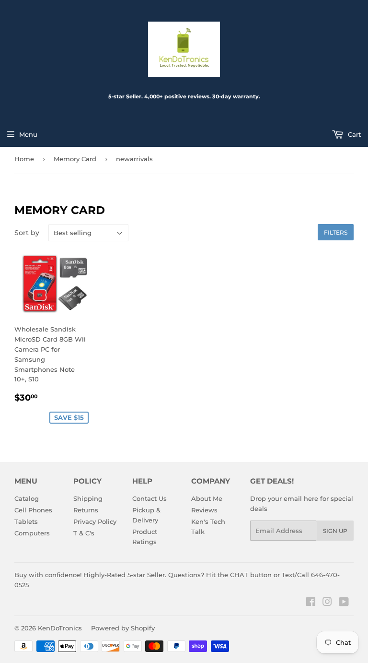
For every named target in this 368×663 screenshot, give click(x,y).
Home (24, 159)
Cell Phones (33, 510)
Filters (335, 232)
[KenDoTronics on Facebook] (311, 603)
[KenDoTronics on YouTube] (344, 603)
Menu (28, 134)
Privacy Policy (94, 521)
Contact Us (149, 498)
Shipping (88, 498)
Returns (85, 510)
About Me (206, 498)
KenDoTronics (60, 628)
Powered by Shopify (123, 628)
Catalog (26, 498)
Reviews (204, 510)
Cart (353, 134)
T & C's (83, 533)
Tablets (26, 521)
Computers (32, 533)
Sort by (26, 232)
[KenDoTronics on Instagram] (327, 603)
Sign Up (335, 530)
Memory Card (75, 159)
